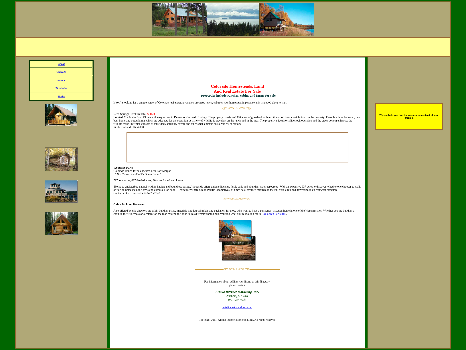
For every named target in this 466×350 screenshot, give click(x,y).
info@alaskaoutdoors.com (237, 307)
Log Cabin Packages (273, 213)
